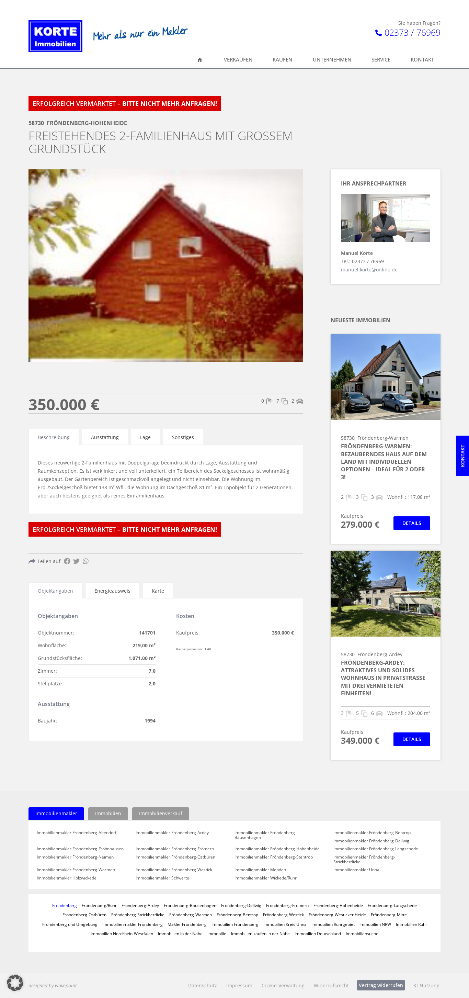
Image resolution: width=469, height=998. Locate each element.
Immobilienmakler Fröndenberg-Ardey (172, 832)
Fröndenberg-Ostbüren (84, 914)
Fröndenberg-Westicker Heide (337, 914)
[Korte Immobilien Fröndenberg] (55, 36)
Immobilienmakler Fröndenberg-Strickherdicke (364, 859)
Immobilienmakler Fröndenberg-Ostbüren (175, 857)
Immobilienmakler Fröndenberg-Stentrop (274, 857)
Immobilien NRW (375, 924)
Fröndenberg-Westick (283, 914)
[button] (15, 983)
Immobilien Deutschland (318, 933)
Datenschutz (202, 985)
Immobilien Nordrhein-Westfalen (122, 933)
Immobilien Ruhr (411, 924)
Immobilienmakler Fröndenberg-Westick (174, 869)
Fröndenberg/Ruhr (99, 905)
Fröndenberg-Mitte (389, 914)
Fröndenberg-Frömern (287, 905)
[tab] (53, 437)
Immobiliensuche (362, 933)
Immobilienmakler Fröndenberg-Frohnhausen (80, 848)
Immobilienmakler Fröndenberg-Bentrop (372, 832)
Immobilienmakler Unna (356, 869)
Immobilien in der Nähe (180, 933)
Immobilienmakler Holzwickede (66, 878)
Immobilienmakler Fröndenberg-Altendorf (76, 832)
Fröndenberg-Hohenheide (338, 905)
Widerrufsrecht (331, 985)
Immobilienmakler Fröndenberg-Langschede (375, 848)
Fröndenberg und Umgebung (70, 924)
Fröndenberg (64, 905)
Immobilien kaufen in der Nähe (260, 933)
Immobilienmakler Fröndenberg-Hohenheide (277, 848)
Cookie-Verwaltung (283, 985)
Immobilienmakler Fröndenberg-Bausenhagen (265, 835)
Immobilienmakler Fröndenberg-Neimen (75, 857)
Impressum (239, 985)
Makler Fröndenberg (187, 924)
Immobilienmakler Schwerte (162, 878)
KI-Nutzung (426, 985)
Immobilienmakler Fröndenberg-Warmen (76, 869)
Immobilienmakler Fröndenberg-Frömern (175, 848)
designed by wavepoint (52, 985)
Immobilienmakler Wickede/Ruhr (266, 878)
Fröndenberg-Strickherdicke (137, 914)
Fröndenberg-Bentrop (237, 914)
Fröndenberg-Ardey (140, 905)
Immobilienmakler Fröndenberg (132, 924)
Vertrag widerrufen (381, 985)
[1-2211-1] (165, 265)
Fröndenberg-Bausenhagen (190, 905)
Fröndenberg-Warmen (190, 914)
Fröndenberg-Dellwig (241, 905)
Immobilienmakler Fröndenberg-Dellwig (371, 841)
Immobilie (216, 933)
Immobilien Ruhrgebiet (333, 924)
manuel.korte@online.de (369, 269)
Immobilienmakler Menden (260, 869)
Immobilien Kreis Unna (285, 924)
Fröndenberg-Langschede (392, 905)
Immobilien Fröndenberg (235, 924)
